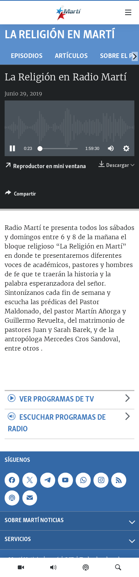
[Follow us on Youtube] (65, 480)
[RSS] (118, 480)
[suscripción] (29, 497)
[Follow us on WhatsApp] (83, 480)
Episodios (26, 56)
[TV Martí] (20, 567)
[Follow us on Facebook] (12, 480)
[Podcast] (85, 567)
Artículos (71, 56)
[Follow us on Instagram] (100, 480)
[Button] (20, 195)
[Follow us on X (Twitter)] (29, 480)
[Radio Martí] (53, 567)
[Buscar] (118, 567)
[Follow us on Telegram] (47, 480)
